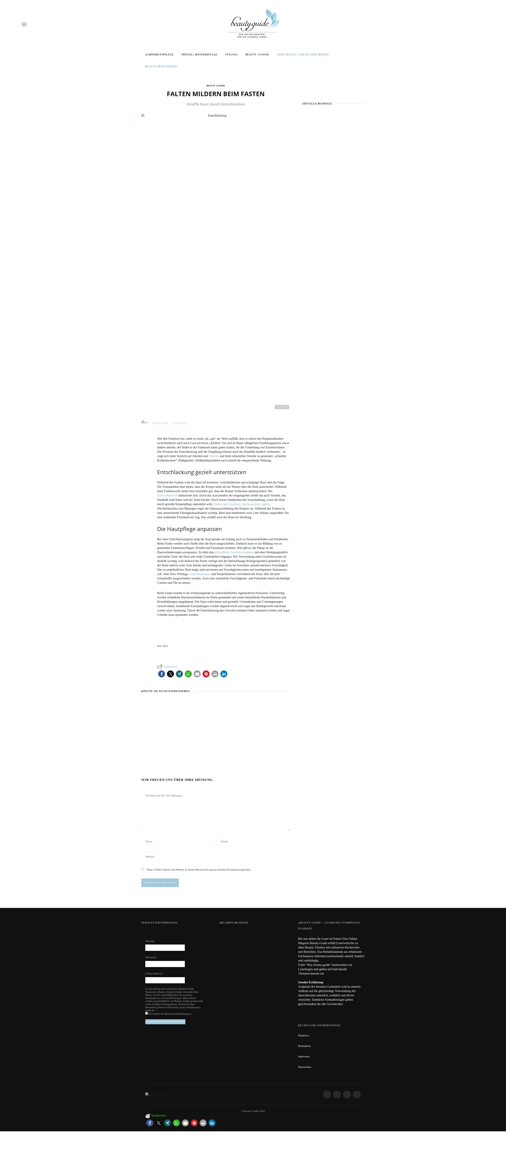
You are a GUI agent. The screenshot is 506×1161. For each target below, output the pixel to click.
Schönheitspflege (159, 54)
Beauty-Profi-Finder (161, 66)
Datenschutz (304, 1066)
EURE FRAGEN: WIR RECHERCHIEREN (303, 54)
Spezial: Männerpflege (199, 54)
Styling (231, 54)
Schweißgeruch (167, 495)
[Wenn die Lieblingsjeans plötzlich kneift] (333, 189)
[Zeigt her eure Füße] (228, 932)
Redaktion (303, 1035)
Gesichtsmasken (200, 574)
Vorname (150, 941)
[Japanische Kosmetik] (333, 133)
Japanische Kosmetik (333, 156)
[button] (161, 673)
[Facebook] (460, 24)
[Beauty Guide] (155, 1094)
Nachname (151, 957)
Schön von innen (257, 747)
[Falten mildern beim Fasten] (215, 261)
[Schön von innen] (251, 702)
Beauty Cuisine (257, 54)
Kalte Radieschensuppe (210, 747)
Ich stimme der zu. (170, 1013)
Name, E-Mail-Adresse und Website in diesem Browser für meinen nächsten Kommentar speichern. (199, 869)
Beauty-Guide (160, 423)
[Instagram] (467, 24)
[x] (473, 24)
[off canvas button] (24, 24)
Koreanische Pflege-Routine (333, 273)
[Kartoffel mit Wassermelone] (163, 702)
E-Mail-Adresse (154, 973)
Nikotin (214, 456)
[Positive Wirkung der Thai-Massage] (230, 976)
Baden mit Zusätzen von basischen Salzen (241, 504)
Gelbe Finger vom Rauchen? (265, 955)
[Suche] (483, 24)
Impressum (304, 1056)
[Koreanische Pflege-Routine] (333, 250)
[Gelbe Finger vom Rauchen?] (230, 956)
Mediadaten (304, 1045)
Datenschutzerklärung (177, 1013)
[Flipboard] (477, 24)
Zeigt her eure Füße (259, 933)
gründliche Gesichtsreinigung (234, 552)
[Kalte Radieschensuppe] (201, 702)
